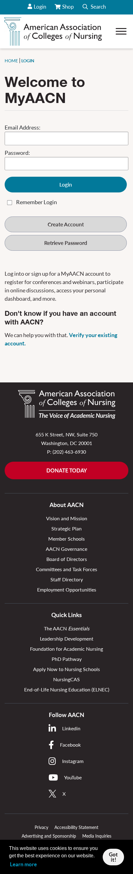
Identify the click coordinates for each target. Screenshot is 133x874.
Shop (68, 8)
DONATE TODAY (66, 470)
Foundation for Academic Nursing (66, 649)
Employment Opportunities (66, 589)
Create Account (66, 224)
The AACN (66, 628)
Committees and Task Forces (66, 569)
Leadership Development (66, 638)
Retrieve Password (65, 243)
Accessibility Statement (76, 827)
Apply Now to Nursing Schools (66, 669)
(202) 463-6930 (69, 452)
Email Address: (23, 127)
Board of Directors (66, 559)
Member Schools (66, 539)
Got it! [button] (113, 857)
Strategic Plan (66, 528)
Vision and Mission (66, 518)
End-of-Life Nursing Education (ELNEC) (66, 689)
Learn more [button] (23, 864)
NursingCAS (66, 679)
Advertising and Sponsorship (49, 836)
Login (40, 6)
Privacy (41, 827)
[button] (94, 7)
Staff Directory (66, 579)
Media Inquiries (96, 836)
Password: (17, 153)
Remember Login (36, 202)
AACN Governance (66, 549)
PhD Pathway (67, 659)
